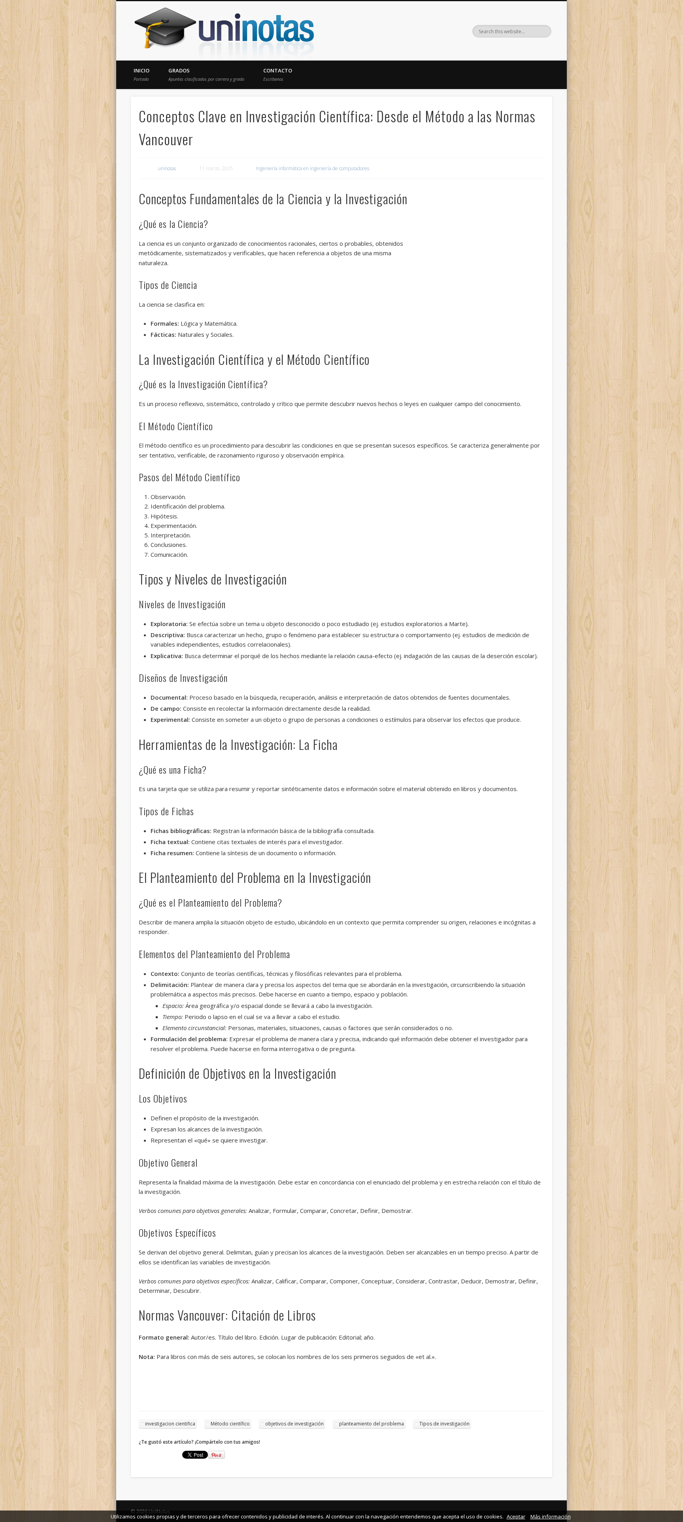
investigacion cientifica (170, 1423)
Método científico (230, 1423)
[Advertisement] (475, 296)
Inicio (141, 74)
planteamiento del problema (371, 1423)
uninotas (167, 168)
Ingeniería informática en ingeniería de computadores (312, 168)
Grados (206, 74)
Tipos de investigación (444, 1423)
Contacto (277, 74)
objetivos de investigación (294, 1423)
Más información (550, 1516)
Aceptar (516, 1516)
